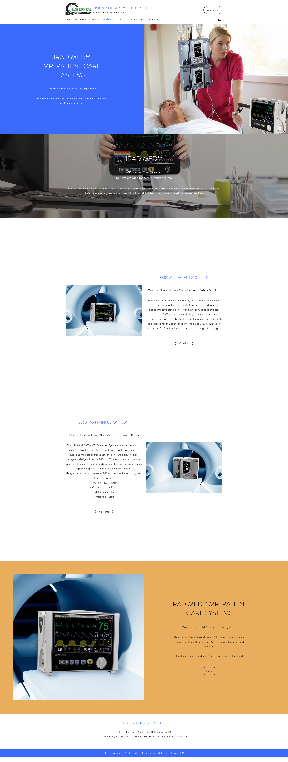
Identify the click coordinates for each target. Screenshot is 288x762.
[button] (209, 671)
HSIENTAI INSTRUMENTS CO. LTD (121, 7)
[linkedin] (219, 20)
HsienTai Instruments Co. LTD (144, 723)
